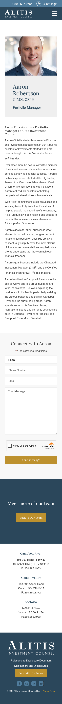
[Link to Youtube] (41, 683)
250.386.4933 (32, 616)
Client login (50, 3)
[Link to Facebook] (19, 683)
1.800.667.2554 (22, 3)
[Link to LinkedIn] (33, 683)
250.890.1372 (32, 592)
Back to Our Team (31, 517)
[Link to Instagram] (26, 683)
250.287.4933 (32, 568)
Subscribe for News (31, 673)
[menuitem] (52, 13)
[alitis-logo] (26, 13)
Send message (31, 459)
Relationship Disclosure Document (31, 660)
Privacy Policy (48, 690)
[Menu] (52, 13)
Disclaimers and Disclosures (31, 666)
